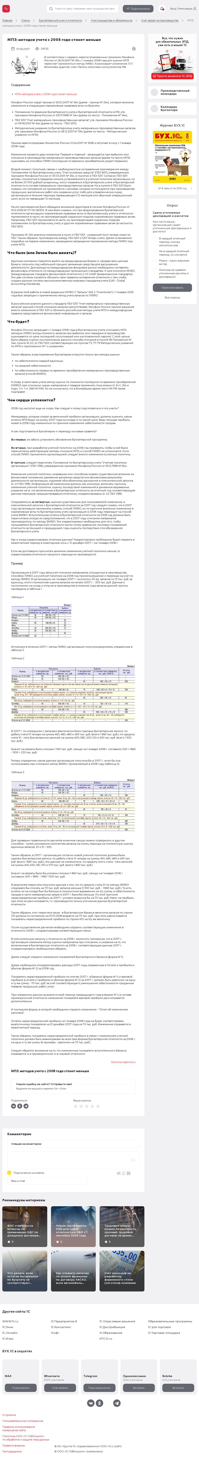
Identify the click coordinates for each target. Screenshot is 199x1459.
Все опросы (172, 297)
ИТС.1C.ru (106, 1338)
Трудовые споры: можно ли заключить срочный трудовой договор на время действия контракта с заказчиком (120, 1234)
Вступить (138, 1387)
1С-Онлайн (10, 1332)
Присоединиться (99, 1387)
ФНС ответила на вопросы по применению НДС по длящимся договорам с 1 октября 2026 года (23, 1232)
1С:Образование (111, 1332)
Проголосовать (172, 287)
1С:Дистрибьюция (112, 1327)
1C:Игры (7, 1338)
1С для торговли (159, 1327)
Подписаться (140, 8)
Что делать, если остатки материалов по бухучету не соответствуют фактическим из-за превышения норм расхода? (22, 1283)
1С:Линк (7, 1327)
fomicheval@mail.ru (123, 1062)
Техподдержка (12, 1451)
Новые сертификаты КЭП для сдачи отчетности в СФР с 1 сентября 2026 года (72, 1230)
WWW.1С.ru (10, 1321)
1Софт (55, 1332)
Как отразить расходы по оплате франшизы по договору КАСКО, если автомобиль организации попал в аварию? (73, 1281)
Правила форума (13, 1445)
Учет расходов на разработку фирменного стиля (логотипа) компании (120, 1278)
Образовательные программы (170, 1321)
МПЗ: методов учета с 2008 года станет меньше (46, 94)
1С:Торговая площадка (164, 1332)
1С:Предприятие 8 (64, 1321)
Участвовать (60, 1387)
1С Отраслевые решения (117, 1321)
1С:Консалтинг (61, 1327)
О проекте (9, 1415)
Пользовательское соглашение (22, 1420)
